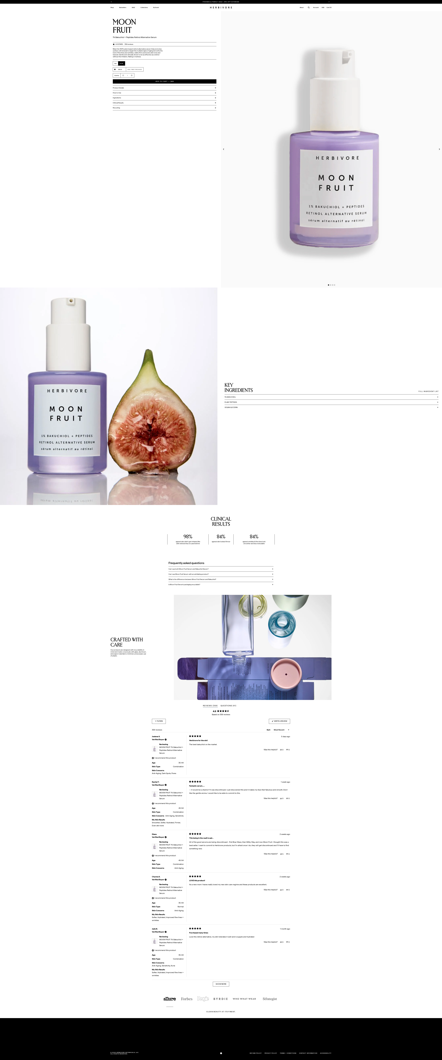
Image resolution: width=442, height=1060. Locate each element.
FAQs (142, 1033)
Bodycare (114, 1042)
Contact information (308, 1053)
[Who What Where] (244, 999)
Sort (269, 730)
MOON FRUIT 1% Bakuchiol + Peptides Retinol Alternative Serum (171, 750)
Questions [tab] (228, 706)
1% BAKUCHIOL (230, 397)
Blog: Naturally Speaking (181, 1036)
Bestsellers (114, 1036)
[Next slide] (440, 149)
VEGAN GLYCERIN (231, 407)
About (302, 7)
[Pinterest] (245, 1043)
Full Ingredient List (429, 391)
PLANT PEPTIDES (231, 402)
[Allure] (170, 999)
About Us (176, 1033)
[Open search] (308, 7)
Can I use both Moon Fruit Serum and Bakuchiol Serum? (189, 569)
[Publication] (203, 999)
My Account (216, 1033)
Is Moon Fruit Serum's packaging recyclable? (184, 584)
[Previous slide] (223, 149)
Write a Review (282, 722)
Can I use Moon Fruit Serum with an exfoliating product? (189, 574)
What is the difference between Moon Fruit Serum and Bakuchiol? (192, 579)
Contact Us (144, 1039)
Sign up (324, 1037)
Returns (143, 1036)
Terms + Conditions (288, 1053)
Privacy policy (271, 1053)
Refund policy (256, 1053)
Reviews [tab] (210, 706)
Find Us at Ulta (145, 1042)
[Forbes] (186, 999)
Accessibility (326, 1053)
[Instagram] (239, 1043)
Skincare (113, 1039)
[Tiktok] (236, 1043)
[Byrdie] (220, 999)
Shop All (113, 1033)
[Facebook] (242, 1043)
